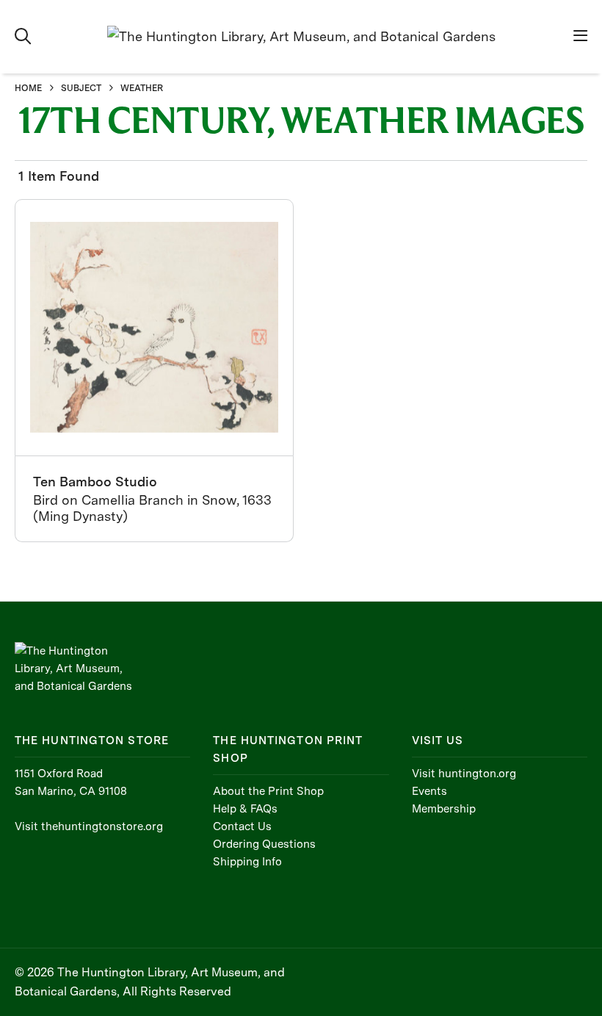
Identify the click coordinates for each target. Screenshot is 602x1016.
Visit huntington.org (464, 773)
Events (429, 791)
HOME (28, 88)
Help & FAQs (245, 808)
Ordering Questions (264, 844)
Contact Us (242, 826)
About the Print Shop (268, 791)
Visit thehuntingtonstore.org (89, 826)
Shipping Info (247, 861)
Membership (444, 808)
